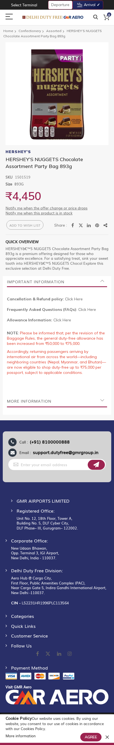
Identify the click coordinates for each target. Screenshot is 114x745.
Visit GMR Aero (19, 686)
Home (8, 31)
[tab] (57, 281)
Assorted (53, 31)
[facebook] (37, 654)
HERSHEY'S (18, 151)
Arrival (89, 4)
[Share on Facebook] (72, 225)
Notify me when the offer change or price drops (46, 208)
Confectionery (30, 31)
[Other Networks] (105, 225)
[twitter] (47, 654)
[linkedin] (59, 654)
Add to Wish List (24, 225)
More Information (29, 401)
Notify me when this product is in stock (39, 213)
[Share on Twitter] (81, 225)
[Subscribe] (96, 465)
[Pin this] (97, 225)
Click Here (74, 299)
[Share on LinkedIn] (89, 225)
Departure (60, 4)
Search (95, 17)
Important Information (35, 281)
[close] (107, 737)
